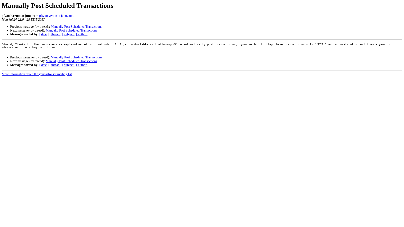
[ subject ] (68, 34)
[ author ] (82, 34)
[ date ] (44, 34)
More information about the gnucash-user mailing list (37, 74)
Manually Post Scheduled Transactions (76, 26)
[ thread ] (55, 34)
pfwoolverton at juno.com (56, 15)
